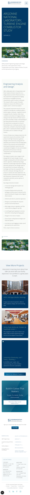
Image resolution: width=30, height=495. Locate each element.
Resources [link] (19, 448)
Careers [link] (18, 442)
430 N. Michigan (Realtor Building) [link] (14, 297)
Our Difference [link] (21, 436)
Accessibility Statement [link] (12, 487)
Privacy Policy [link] (14, 486)
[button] (9, 491)
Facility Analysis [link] (5, 446)
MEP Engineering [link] (5, 439)
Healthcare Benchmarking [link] (20, 451)
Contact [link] (7, 486)
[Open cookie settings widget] (2, 492)
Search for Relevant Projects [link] (14, 374)
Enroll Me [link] (15, 427)
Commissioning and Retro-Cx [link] (7, 442)
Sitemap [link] (21, 487)
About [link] (17, 439)
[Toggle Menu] (26, 3)
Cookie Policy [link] (21, 486)
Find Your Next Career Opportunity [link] (15, 402)
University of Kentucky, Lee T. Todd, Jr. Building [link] (13, 358)
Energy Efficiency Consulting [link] (5, 449)
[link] (15, 3)
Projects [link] (18, 445)
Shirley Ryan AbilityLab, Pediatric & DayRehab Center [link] (14, 328)
